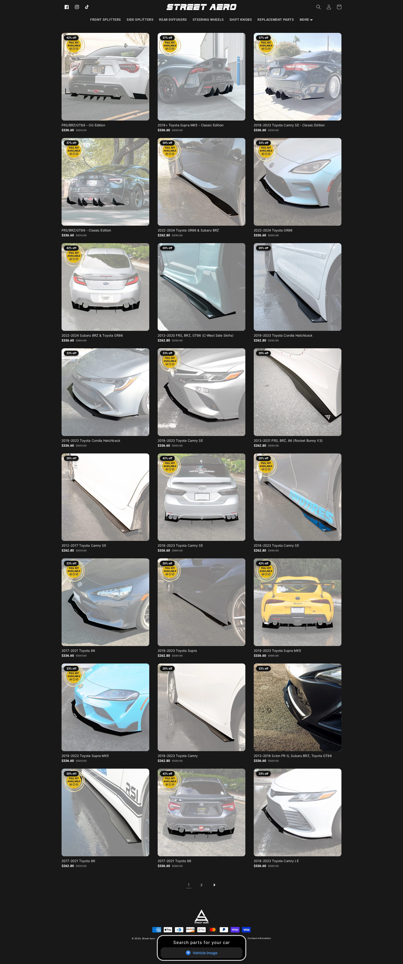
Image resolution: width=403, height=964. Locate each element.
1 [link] (189, 885)
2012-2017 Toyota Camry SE (84, 545)
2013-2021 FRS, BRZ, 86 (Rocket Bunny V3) (288, 440)
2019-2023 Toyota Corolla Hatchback (283, 335)
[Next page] (214, 885)
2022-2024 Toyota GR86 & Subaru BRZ (188, 230)
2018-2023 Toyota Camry (178, 756)
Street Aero (148, 938)
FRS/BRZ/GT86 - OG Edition (83, 125)
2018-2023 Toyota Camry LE (276, 861)
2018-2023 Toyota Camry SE (180, 440)
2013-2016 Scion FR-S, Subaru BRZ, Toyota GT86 (293, 756)
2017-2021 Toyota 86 (78, 651)
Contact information (259, 938)
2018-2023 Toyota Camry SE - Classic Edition (289, 125)
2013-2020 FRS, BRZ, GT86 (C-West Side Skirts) (195, 335)
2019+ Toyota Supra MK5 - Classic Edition (190, 125)
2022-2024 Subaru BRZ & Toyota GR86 (92, 335)
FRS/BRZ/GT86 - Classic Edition (86, 230)
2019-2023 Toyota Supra (177, 651)
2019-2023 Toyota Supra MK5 (277, 651)
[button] (306, 19)
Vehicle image (205, 952)
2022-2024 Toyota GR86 (273, 230)
